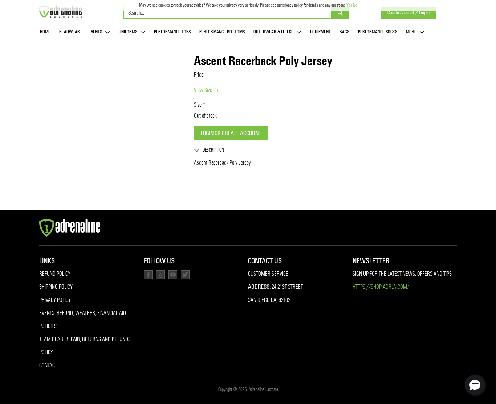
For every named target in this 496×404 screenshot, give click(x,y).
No (355, 5)
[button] (475, 385)
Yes (349, 5)
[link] (45, 32)
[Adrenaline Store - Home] (60, 11)
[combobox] (224, 12)
